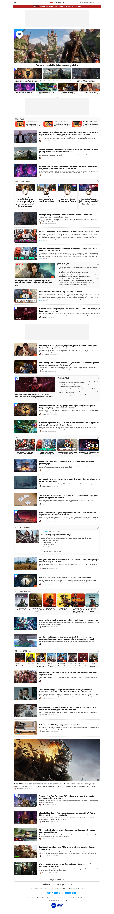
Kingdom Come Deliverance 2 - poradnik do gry (93, 660)
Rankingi (51, 6)
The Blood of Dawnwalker (49, 602)
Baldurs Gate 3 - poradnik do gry (62, 659)
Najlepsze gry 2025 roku (62, 888)
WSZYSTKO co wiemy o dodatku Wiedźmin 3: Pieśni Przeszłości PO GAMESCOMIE (57, 236)
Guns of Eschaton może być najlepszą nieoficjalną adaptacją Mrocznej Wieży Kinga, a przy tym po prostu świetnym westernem (28, 75)
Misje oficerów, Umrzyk (48, 544)
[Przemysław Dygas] (16, 77)
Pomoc (84, 897)
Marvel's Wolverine (64, 602)
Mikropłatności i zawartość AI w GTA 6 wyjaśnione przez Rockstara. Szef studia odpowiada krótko (57, 676)
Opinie (65, 6)
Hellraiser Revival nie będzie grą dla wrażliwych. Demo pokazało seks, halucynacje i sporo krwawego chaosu (57, 313)
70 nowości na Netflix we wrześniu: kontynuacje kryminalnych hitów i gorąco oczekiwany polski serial (57, 834)
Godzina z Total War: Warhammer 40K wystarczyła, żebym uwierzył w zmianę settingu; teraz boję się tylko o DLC (57, 800)
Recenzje (61, 6)
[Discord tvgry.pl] (73, 893)
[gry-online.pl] (57, 2)
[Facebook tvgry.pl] (75, 893)
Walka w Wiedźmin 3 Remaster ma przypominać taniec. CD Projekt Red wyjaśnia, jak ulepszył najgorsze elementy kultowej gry (57, 75)
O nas (29, 897)
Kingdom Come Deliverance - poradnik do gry (41, 660)
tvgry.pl (57, 437)
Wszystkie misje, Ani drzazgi (50, 549)
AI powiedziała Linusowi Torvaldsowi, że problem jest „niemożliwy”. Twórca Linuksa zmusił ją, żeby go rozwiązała (57, 817)
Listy (56, 6)
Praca (76, 897)
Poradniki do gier (57, 527)
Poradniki (70, 6)
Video (75, 6)
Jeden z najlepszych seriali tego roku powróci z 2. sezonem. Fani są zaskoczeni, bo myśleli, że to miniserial (57, 482)
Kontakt (80, 897)
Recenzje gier (78, 264)
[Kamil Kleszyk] (74, 77)
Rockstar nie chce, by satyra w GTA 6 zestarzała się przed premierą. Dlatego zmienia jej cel (57, 851)
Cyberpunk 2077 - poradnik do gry (30, 659)
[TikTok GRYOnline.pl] (53, 893)
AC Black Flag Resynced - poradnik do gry (57, 541)
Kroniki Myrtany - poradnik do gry (83, 659)
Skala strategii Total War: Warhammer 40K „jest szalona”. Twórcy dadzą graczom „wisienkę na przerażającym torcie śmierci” (68, 89)
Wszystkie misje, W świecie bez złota (52, 551)
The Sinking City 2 (21, 602)
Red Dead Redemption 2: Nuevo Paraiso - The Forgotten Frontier (78, 603)
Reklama (68, 897)
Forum (79, 6)
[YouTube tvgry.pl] (66, 893)
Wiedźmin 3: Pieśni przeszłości (36, 888)
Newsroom (42, 6)
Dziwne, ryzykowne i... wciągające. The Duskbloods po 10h (89, 446)
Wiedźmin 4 (72, 888)
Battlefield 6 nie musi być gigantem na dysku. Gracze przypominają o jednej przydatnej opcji (57, 465)
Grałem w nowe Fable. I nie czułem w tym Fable (46, 196)
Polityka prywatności (51, 897)
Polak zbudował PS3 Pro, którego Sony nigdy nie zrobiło (57, 728)
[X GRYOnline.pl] (50, 893)
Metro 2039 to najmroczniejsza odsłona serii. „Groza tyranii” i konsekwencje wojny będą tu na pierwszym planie (57, 764)
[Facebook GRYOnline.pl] (46, 893)
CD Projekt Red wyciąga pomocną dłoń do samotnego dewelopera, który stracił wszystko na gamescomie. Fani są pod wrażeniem (24, 89)
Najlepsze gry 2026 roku (50, 888)
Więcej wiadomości (57, 880)
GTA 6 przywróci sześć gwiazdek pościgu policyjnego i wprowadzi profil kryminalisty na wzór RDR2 (57, 868)
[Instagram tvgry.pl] (70, 893)
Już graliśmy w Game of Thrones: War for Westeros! (67, 196)
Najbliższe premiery (80, 888)
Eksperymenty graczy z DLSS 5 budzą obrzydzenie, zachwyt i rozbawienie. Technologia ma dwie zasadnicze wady (86, 75)
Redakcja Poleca (57, 181)
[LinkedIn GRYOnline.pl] (57, 893)
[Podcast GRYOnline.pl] (55, 893)
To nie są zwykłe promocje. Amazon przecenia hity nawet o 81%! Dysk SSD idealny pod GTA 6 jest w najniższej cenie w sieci (28, 124)
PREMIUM (35, 6)
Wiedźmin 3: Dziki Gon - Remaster (92, 602)
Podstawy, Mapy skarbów (49, 542)
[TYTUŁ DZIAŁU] (57, 591)
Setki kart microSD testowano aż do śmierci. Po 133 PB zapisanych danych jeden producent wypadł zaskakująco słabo (57, 499)
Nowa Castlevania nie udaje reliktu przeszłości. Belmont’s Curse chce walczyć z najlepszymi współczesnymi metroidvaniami (57, 516)
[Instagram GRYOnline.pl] (48, 893)
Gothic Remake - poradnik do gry (20, 659)
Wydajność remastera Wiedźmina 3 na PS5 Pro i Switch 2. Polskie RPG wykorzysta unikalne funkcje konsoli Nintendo (57, 563)
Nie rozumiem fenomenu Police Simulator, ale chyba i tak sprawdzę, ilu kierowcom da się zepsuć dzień (89, 196)
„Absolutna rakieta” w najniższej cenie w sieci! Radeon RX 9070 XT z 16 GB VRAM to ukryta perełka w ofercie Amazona (85, 124)
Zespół (72, 897)
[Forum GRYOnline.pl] (59, 893)
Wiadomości (46, 884)
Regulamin (34, 897)
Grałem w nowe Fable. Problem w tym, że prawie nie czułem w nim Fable (57, 48)
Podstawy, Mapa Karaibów (49, 546)
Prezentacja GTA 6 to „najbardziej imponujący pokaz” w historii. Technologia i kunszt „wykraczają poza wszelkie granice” (89, 89)
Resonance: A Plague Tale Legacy (35, 602)
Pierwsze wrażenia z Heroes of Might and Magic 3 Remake (57, 295)
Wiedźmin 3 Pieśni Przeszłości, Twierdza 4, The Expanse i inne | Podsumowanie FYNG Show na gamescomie (57, 253)
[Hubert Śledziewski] (45, 77)
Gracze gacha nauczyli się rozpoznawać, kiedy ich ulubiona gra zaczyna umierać (57, 623)
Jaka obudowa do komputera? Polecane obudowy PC (72, 395)
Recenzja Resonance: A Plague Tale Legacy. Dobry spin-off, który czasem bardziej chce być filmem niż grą (35, 275)
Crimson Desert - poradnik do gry (72, 659)
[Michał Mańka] (16, 62)
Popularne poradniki (57, 651)
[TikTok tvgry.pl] (68, 893)
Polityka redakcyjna (41, 897)
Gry (47, 6)
